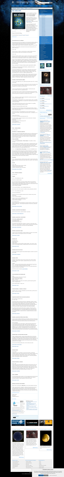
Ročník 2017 (43, 19)
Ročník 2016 (43, 20)
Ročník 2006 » (44, 34)
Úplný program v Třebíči (15, 270)
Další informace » (21, 457)
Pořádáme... (22, 8)
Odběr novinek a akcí (43, 112)
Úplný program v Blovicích (16, 313)
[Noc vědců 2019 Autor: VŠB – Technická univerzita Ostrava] (18, 30)
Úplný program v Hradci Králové (16, 227)
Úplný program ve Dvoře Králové (17, 344)
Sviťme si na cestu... (44, 38)
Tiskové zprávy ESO (15, 465)
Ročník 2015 (43, 22)
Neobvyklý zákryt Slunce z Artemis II (46, 162)
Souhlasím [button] (41, 475)
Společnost (18, 8)
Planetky (40, 464)
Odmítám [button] (46, 475)
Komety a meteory (41, 467)
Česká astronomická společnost (17, 470)
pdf (21, 35)
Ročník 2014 (43, 23)
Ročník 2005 (43, 35)
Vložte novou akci (50, 95)
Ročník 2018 (43, 18)
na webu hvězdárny (25, 268)
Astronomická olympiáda (16, 464)
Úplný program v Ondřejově (16, 124)
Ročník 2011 (43, 27)
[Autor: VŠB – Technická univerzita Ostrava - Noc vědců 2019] (42, 65)
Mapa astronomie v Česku (29, 466)
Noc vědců (26, 8)
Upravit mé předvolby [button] (53, 475)
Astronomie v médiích (29, 465)
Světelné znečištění (28, 461)
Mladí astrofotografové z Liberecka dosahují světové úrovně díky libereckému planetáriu (31, 409)
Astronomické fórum (28, 467)
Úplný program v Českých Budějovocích (17, 213)
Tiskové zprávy (42, 46)
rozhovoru (47, 148)
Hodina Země (43, 43)
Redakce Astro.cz (21, 401)
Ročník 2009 (43, 30)
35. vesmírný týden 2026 (16, 429)
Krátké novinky (42, 118)
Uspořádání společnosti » (43, 11)
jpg (23, 35)
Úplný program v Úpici (15, 346)
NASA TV (14, 467)
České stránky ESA (15, 466)
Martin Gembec (46, 120)
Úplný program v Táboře (15, 293)
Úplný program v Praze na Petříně (17, 206)
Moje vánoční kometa (44, 40)
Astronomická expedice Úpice (45, 42)
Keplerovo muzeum (43, 47)
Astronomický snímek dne (44, 70)
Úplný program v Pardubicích (16, 254)
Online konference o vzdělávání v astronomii (45, 135)
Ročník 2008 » (44, 31)
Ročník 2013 (43, 24)
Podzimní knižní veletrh (44, 39)
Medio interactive (27, 473)
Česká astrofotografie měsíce (45, 85)
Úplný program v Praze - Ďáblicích (17, 169)
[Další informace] (18, 436)
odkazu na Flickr (49, 170)
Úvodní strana (14, 8)
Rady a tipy (27, 464)
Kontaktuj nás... (42, 58)
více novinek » (50, 173)
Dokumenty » (42, 54)
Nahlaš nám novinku (43, 55)
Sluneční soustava (41, 466)
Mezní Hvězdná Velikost (44, 36)
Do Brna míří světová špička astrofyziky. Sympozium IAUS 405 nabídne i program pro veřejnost (31, 407)
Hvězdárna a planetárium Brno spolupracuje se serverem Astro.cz (31, 470)
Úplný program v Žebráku (15, 358)
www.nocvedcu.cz (28, 21)
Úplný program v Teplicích (16, 235)
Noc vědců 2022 (44, 15)
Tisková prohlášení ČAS (16, 461)
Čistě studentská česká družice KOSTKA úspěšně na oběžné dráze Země (31, 404)
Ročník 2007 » (44, 32)
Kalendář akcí (42, 96)
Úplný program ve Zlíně (15, 246)
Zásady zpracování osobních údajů (45, 59)
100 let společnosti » (43, 51)
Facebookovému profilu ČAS (15, 410)
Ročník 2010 (43, 28)
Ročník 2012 (43, 26)
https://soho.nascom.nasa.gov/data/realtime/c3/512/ (47, 159)
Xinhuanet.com (43, 132)
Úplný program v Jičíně (15, 285)
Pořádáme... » (42, 12)
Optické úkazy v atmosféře (42, 465)
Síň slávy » (41, 50)
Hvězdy (40, 461)
